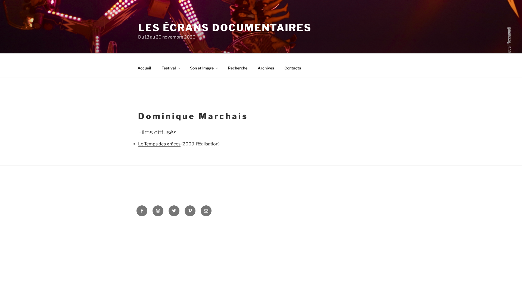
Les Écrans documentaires (225, 28)
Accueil (144, 68)
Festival (168, 68)
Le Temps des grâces (159, 143)
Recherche (237, 68)
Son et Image (202, 68)
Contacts (292, 68)
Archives (266, 68)
